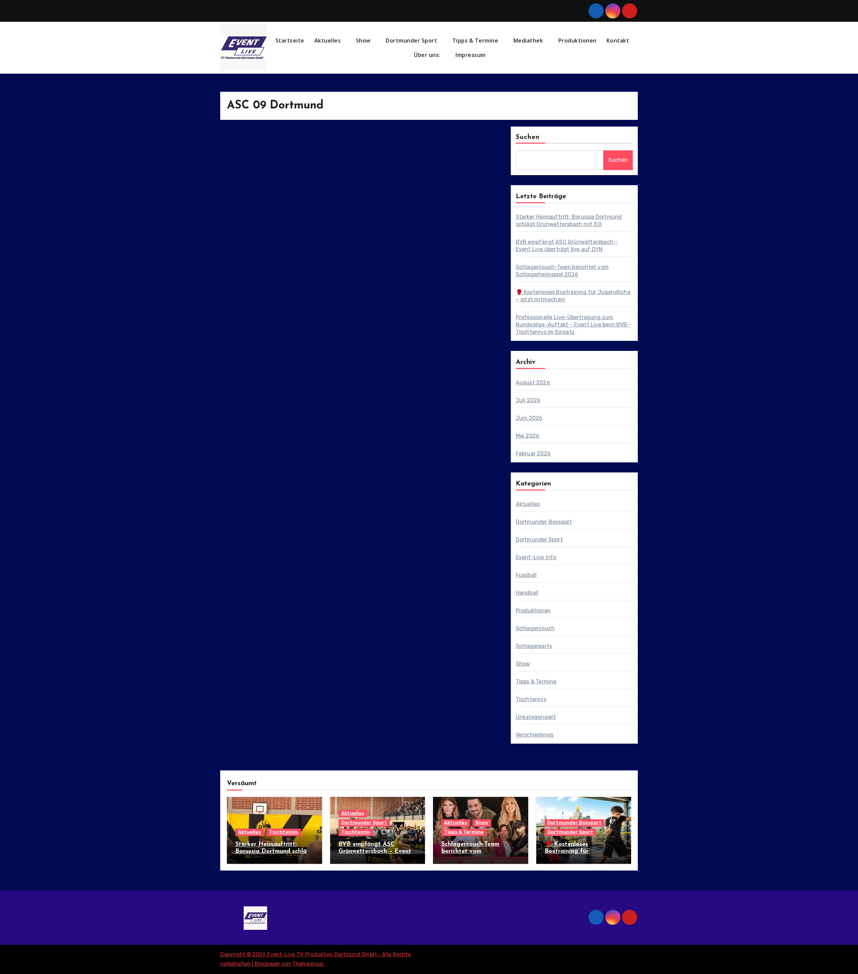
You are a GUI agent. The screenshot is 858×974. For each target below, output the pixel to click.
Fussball (526, 575)
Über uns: (428, 55)
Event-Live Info (536, 557)
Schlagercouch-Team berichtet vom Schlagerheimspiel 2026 (475, 851)
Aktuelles (328, 40)
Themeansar (307, 964)
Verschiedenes (535, 735)
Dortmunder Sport (412, 40)
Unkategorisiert (536, 717)
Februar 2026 (533, 453)
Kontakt (618, 40)
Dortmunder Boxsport (544, 522)
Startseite (289, 40)
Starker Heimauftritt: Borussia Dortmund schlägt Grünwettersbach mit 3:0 (274, 851)
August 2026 (533, 382)
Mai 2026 (528, 436)
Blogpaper (267, 964)
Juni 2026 (529, 418)
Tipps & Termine (476, 40)
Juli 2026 (528, 400)
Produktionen (577, 40)
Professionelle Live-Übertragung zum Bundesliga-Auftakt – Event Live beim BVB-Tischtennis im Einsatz (573, 324)
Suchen (528, 137)
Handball (527, 593)
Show (364, 40)
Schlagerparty (534, 646)
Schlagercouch (535, 628)
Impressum (471, 55)
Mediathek (529, 40)
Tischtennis (531, 699)
